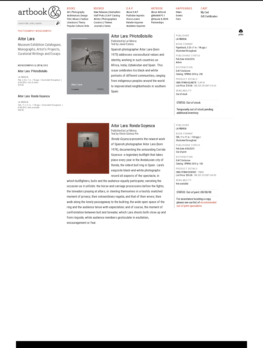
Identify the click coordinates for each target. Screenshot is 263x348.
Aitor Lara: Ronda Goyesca (34, 96)
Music (76, 19)
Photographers (109, 19)
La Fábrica (181, 39)
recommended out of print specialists (196, 204)
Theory (81, 22)
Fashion (84, 19)
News (179, 12)
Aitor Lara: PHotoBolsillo (32, 71)
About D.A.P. (132, 12)
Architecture (73, 15)
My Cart (205, 12)
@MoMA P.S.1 (158, 15)
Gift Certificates (209, 16)
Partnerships (157, 22)
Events (179, 15)
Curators (98, 22)
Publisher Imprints (135, 15)
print (241, 34)
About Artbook (158, 12)
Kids (87, 25)
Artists (97, 19)
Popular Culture (75, 25)
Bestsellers (114, 12)
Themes (108, 22)
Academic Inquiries (135, 25)
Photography (78, 12)
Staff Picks (99, 15)
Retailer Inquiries (134, 22)
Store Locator (133, 19)
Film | (70, 19)
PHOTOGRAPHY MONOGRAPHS (34, 31)
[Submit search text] (58, 23)
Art (68, 12)
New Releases (101, 12)
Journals (98, 25)
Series (107, 25)
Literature (72, 22)
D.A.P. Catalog (113, 15)
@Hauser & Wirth (159, 19)
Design (84, 15)
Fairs (178, 19)
